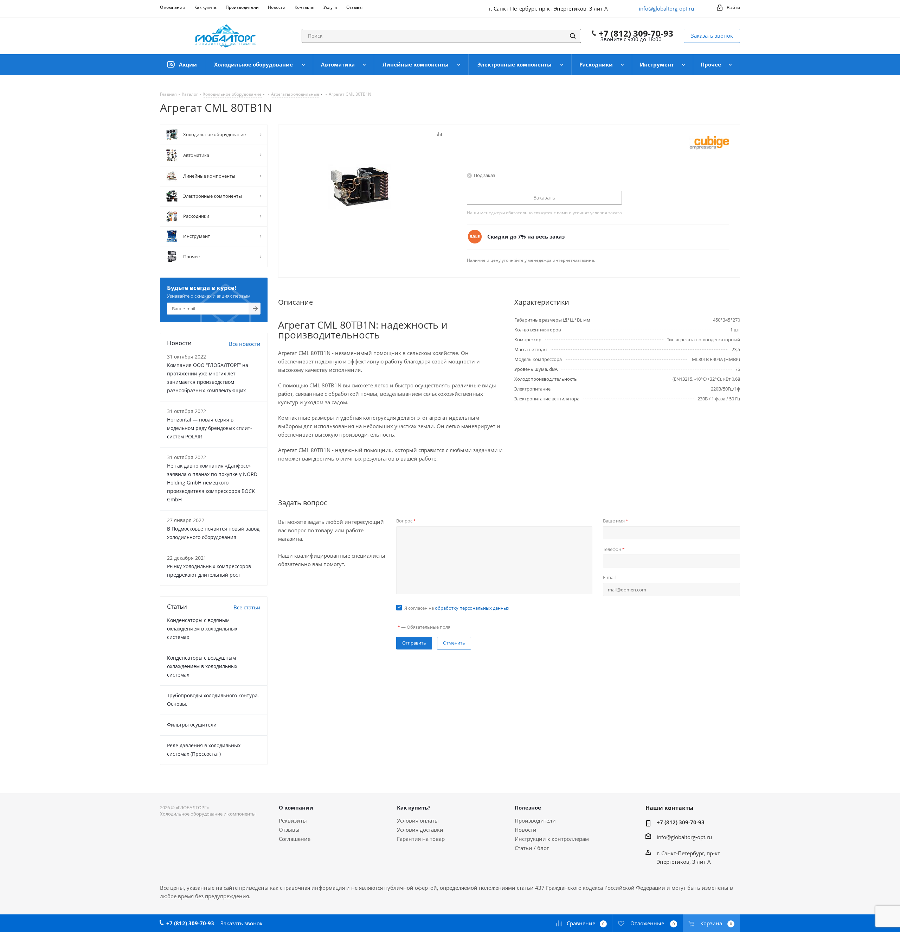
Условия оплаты (418, 820)
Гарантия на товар (421, 838)
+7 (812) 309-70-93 (636, 33)
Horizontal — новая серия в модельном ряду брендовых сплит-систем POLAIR (209, 428)
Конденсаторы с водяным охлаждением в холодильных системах (202, 628)
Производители (535, 820)
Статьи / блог (532, 847)
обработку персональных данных (472, 608)
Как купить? (413, 807)
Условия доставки (420, 829)
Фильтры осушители (192, 724)
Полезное (528, 807)
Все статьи (247, 607)
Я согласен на (456, 608)
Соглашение (294, 838)
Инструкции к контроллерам (552, 838)
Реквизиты (293, 820)
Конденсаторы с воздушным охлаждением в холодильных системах (202, 666)
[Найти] (572, 36)
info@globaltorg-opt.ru (666, 8)
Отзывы (289, 829)
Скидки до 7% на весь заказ (526, 236)
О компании (296, 807)
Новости (525, 829)
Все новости (245, 343)
